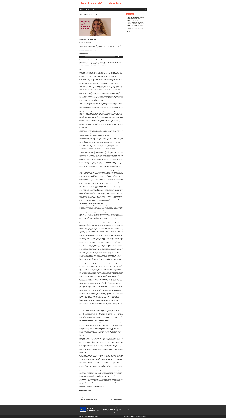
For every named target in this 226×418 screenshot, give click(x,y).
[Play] (81, 56)
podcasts (87, 9)
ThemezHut (144, 416)
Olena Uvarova (90, 15)
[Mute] (118, 56)
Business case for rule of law (132, 20)
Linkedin (127, 409)
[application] (101, 57)
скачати (81, 50)
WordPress (133, 416)
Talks (92, 9)
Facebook (128, 407)
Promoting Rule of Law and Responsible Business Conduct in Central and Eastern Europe (135, 30)
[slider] (121, 57)
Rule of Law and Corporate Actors (101, 3)
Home (81, 9)
